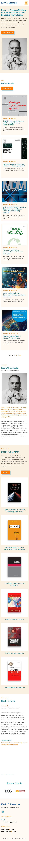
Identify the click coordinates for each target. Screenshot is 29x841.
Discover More (8, 32)
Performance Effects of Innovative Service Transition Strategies (13, 252)
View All (5, 472)
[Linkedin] (2, 811)
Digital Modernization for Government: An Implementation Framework (14, 295)
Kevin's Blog (7, 88)
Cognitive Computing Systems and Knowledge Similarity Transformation (13, 123)
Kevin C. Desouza (9, 3)
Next (19, 355)
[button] (26, 2)
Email (3, 820)
